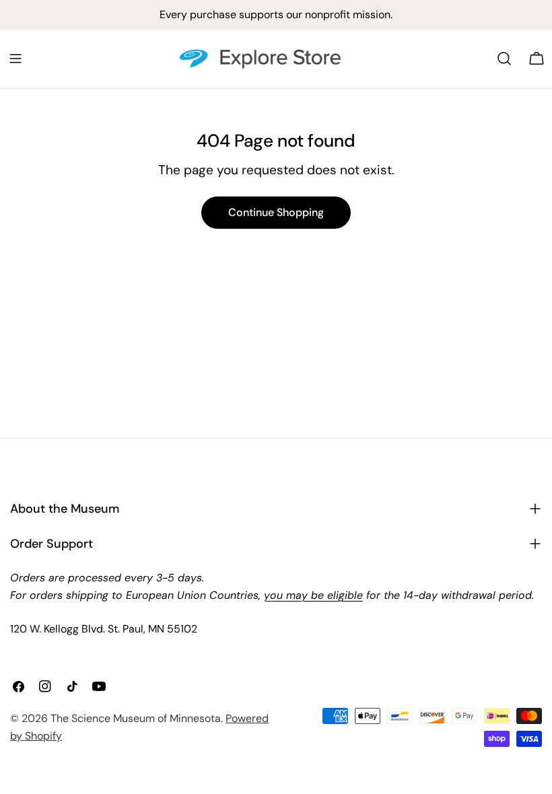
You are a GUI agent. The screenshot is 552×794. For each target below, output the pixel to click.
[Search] (504, 58)
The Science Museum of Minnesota (135, 718)
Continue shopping (276, 212)
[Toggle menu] (15, 58)
